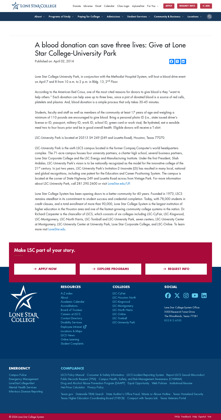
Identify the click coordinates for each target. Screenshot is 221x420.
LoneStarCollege (21, 383)
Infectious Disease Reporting (26, 391)
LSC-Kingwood (121, 301)
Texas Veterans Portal (173, 398)
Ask (207, 6)
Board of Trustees (71, 310)
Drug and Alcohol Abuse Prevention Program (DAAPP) (93, 383)
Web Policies (159, 383)
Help (195, 417)
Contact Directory (71, 318)
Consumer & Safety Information (105, 375)
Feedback (186, 417)
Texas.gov (67, 394)
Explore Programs (113, 269)
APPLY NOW (48, 269)
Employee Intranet (72, 327)
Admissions (114, 16)
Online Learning (70, 339)
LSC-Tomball (120, 318)
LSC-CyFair (119, 293)
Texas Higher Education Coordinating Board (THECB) (93, 398)
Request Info (187, 6)
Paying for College (89, 16)
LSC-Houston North (124, 297)
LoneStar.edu (56, 229)
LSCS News (68, 335)
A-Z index (67, 293)
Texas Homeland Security (188, 394)
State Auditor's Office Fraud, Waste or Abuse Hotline (138, 394)
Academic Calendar (72, 301)
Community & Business (167, 16)
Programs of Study (60, 16)
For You (151, 6)
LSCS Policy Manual (72, 375)
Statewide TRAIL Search (90, 394)
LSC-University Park (124, 322)
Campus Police (18, 375)
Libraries (88, 6)
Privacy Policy (96, 387)
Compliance (72, 368)
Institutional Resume (181, 383)
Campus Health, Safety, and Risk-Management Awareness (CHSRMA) (140, 379)
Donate (77, 6)
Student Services (137, 16)
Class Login (123, 6)
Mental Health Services (23, 387)
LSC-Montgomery (123, 306)
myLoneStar (138, 6)
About (38, 16)
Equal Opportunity (138, 383)
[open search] (209, 16)
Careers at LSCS (70, 314)
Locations (193, 16)
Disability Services (71, 322)
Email (98, 6)
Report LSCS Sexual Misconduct (185, 375)
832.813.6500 (172, 320)
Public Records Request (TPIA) (78, 379)
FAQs (177, 417)
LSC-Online (119, 314)
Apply (169, 6)
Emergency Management (23, 379)
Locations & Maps (71, 331)
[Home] (34, 6)
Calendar (109, 6)
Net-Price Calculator (73, 387)
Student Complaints (72, 343)
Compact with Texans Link (142, 398)
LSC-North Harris (123, 310)
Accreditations (69, 306)
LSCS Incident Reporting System (145, 375)
